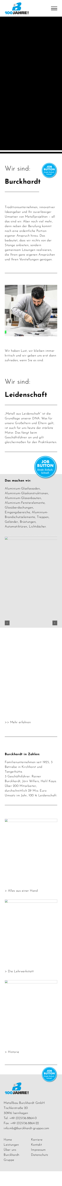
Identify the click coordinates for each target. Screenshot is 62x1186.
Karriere (36, 1139)
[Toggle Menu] (54, 8)
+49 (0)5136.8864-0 (23, 1118)
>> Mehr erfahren (18, 722)
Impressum (38, 1149)
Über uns (10, 1149)
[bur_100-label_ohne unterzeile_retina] (17, 1085)
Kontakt (36, 1144)
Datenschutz (39, 1155)
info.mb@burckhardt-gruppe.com (26, 1128)
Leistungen (11, 1144)
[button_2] (49, 165)
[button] (7, 311)
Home (8, 1139)
